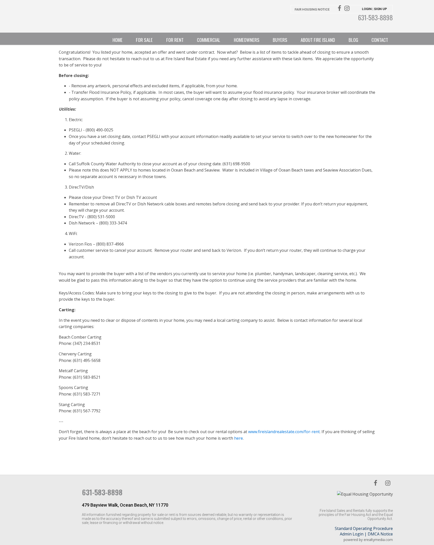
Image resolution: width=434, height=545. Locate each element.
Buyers (280, 39)
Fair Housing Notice (312, 9)
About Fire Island (318, 39)
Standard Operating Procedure (364, 528)
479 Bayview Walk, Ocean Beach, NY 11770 (125, 505)
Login (367, 9)
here (238, 438)
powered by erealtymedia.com (368, 539)
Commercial (208, 39)
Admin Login (351, 534)
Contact (379, 39)
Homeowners (246, 39)
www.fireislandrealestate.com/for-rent (284, 431)
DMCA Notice (380, 534)
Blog (353, 39)
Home (118, 39)
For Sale (144, 39)
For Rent (175, 39)
